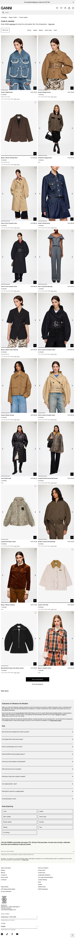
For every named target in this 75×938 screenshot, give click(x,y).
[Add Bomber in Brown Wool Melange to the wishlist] (72, 486)
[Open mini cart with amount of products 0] (69, 8)
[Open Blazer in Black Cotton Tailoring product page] (19, 320)
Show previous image (2, 62)
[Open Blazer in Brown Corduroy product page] (19, 575)
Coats (55, 30)
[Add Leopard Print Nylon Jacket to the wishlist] (35, 486)
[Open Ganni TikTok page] (7, 934)
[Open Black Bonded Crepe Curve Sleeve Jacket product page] (19, 638)
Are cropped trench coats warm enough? (12, 738)
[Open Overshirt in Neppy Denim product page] (56, 128)
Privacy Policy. (26, 859)
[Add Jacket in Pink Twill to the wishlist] (72, 549)
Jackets (35, 30)
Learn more (17, 99)
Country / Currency (5, 913)
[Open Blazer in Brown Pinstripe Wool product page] (19, 128)
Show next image (35, 62)
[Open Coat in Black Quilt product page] (19, 448)
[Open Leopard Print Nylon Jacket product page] (19, 512)
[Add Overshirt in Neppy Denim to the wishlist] (72, 102)
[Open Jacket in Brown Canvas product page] (19, 385)
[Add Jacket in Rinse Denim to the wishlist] (72, 168)
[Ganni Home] (6, 8)
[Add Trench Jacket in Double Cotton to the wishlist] (72, 294)
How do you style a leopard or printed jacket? (13, 760)
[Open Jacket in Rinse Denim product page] (56, 193)
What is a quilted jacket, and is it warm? (12, 745)
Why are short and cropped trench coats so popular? (15, 731)
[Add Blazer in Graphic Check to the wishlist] (72, 612)
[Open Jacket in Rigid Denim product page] (19, 62)
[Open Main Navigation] (73, 8)
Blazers (41, 30)
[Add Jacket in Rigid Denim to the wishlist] (35, 37)
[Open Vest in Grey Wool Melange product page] (56, 256)
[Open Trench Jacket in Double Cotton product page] (56, 320)
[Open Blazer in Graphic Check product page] (56, 638)
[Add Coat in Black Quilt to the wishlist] (35, 423)
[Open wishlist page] (61, 8)
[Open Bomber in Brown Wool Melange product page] (56, 512)
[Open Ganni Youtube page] (17, 934)
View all (29, 30)
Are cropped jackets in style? (9, 783)
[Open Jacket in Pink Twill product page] (56, 575)
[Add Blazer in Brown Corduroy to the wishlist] (35, 549)
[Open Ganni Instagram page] (2, 934)
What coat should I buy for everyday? (11, 768)
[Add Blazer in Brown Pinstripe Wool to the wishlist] (35, 102)
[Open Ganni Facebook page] (12, 934)
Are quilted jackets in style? (9, 797)
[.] (37, 2)
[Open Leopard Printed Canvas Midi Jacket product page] (56, 448)
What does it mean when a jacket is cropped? (13, 775)
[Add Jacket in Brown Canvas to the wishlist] (35, 360)
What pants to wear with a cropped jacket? (13, 790)
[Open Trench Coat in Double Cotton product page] (19, 193)
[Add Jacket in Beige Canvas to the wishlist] (72, 37)
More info (51, 24)
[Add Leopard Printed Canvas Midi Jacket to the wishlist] (72, 423)
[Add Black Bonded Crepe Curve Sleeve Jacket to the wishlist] (35, 612)
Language (3, 923)
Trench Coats (48, 30)
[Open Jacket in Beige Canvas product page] (56, 62)
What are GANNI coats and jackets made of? (13, 753)
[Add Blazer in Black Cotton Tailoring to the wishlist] (35, 294)
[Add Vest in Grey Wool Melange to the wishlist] (72, 231)
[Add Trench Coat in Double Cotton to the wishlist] (35, 168)
